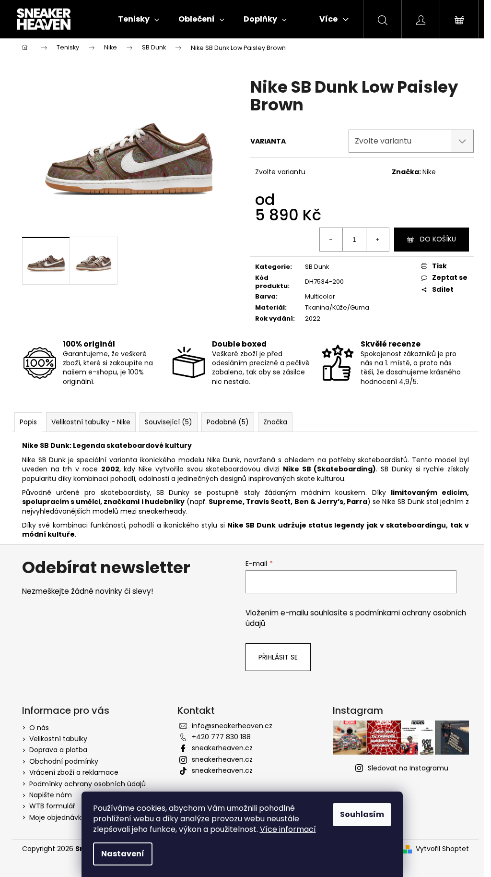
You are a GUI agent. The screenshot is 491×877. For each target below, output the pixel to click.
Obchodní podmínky (63, 761)
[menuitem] (138, 19)
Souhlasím (362, 814)
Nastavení (122, 853)
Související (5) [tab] (168, 422)
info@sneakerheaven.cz (232, 726)
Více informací (288, 829)
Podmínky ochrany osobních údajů (87, 784)
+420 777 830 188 (221, 737)
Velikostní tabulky (58, 739)
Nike (429, 172)
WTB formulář (52, 806)
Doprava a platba (58, 750)
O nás (39, 728)
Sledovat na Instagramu (408, 768)
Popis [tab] (28, 422)
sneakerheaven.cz (222, 748)
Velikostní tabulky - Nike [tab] (90, 422)
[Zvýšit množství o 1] (377, 239)
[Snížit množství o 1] (331, 239)
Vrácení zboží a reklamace (73, 772)
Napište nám (50, 795)
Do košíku (438, 239)
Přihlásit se (278, 657)
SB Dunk (317, 266)
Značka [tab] (275, 422)
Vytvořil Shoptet (442, 848)
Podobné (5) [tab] (228, 422)
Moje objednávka (57, 817)
